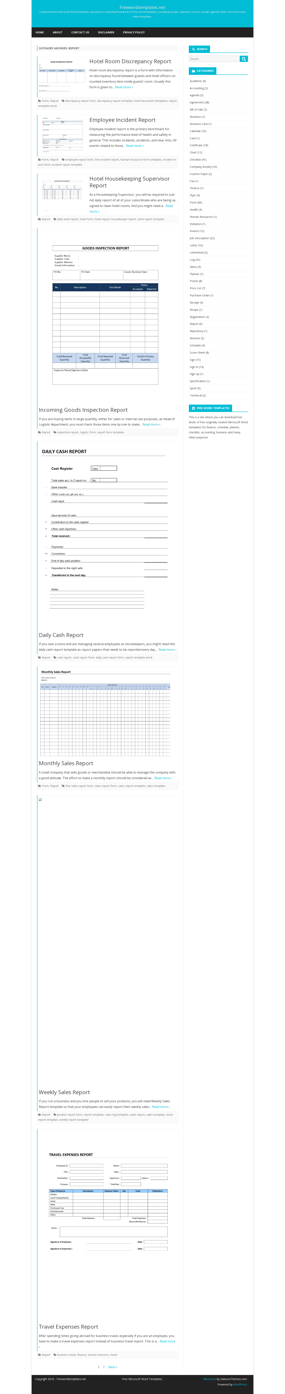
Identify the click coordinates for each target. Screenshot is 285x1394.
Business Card (199, 124)
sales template (156, 786)
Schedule (195, 345)
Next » (112, 1367)
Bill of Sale (196, 109)
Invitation (195, 224)
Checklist (195, 159)
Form (45, 101)
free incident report (107, 159)
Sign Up (194, 374)
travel (113, 1355)
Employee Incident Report (122, 119)
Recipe (194, 310)
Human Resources (201, 217)
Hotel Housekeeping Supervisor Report (129, 182)
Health (194, 209)
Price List (195, 288)
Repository (196, 331)
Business (195, 117)
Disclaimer (106, 32)
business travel (66, 1355)
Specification (198, 381)
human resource (98, 1355)
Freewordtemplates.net (142, 7)
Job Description (199, 238)
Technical (196, 395)
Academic (196, 81)
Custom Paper (199, 174)
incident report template (67, 164)
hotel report (102, 219)
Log (192, 259)
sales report (137, 1114)
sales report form (106, 786)
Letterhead (197, 252)
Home (40, 32)
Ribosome (209, 1379)
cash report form (83, 657)
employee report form (79, 159)
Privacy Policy (134, 32)
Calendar (195, 131)
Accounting (197, 88)
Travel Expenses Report (68, 1326)
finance (81, 1355)
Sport (193, 388)
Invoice (194, 231)
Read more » (124, 87)
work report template (151, 219)
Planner (194, 274)
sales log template (116, 1114)
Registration (197, 317)
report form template (110, 432)
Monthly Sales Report (66, 763)
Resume (195, 338)
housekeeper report (123, 219)
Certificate (196, 145)
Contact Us (80, 32)
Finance (195, 188)
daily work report (67, 219)
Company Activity (201, 167)
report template (94, 1114)
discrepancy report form (81, 101)
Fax (192, 181)
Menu (193, 267)
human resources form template (141, 159)
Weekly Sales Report (64, 1092)
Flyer (193, 195)
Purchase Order (199, 295)
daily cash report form (110, 657)
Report (54, 101)
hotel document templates (151, 101)
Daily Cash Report (61, 635)
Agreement (197, 102)
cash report (64, 657)
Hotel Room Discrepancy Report (130, 61)
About (57, 32)
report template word (138, 657)
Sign (192, 360)
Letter (193, 245)
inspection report (68, 432)
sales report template (131, 786)
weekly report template (74, 1119)
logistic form (88, 432)
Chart (193, 152)
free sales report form (79, 786)
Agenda (194, 95)
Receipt (194, 302)
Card (193, 138)
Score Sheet (197, 352)
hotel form (86, 219)
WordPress (239, 1384)
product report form (69, 1114)
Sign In (194, 367)
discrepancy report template (115, 101)
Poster (194, 281)
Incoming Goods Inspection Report (83, 409)
